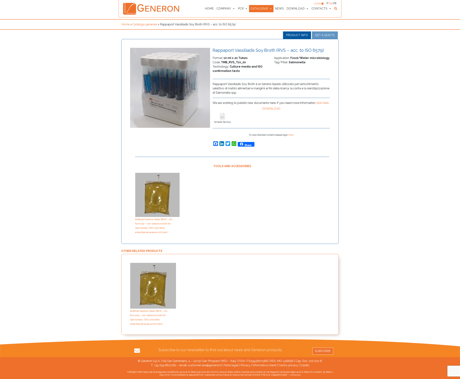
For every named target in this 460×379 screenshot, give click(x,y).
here (291, 135)
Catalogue (259, 8)
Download (296, 8)
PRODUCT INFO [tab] (297, 35)
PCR (241, 8)
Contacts (319, 8)
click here (322, 103)
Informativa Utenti (264, 365)
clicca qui (295, 374)
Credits (304, 365)
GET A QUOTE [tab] (325, 35)
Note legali (231, 365)
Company (224, 8)
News (279, 8)
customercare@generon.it (205, 365)
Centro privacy (288, 365)
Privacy (245, 365)
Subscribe (323, 351)
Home (209, 8)
